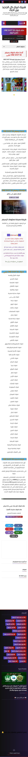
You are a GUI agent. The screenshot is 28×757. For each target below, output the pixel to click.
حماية (6, 651)
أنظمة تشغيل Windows (18, 631)
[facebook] (22, 2)
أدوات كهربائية (20, 624)
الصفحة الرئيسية (20, 38)
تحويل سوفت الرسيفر (19, 644)
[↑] (14, 750)
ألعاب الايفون (21, 627)
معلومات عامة (12, 661)
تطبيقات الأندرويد (20, 648)
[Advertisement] (14, 111)
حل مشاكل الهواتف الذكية (18, 651)
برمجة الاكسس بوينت (9, 634)
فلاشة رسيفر (10, 654)
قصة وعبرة (21, 658)
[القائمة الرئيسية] (4, 23)
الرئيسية (21, 23)
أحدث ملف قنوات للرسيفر (9, 38)
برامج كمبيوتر (21, 634)
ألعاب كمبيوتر (11, 627)
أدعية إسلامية (9, 621)
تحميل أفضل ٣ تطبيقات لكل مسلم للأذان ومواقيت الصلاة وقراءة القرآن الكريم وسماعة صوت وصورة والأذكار (14, 688)
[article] (14, 545)
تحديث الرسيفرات (20, 638)
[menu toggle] (25, 2)
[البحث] (3, 2)
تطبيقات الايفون (8, 648)
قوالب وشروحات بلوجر (10, 658)
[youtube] (20, 2)
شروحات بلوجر (21, 654)
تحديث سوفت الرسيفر (19, 641)
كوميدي (22, 661)
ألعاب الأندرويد (10, 624)
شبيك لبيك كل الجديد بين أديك (14, 8)
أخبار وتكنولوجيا (20, 621)
